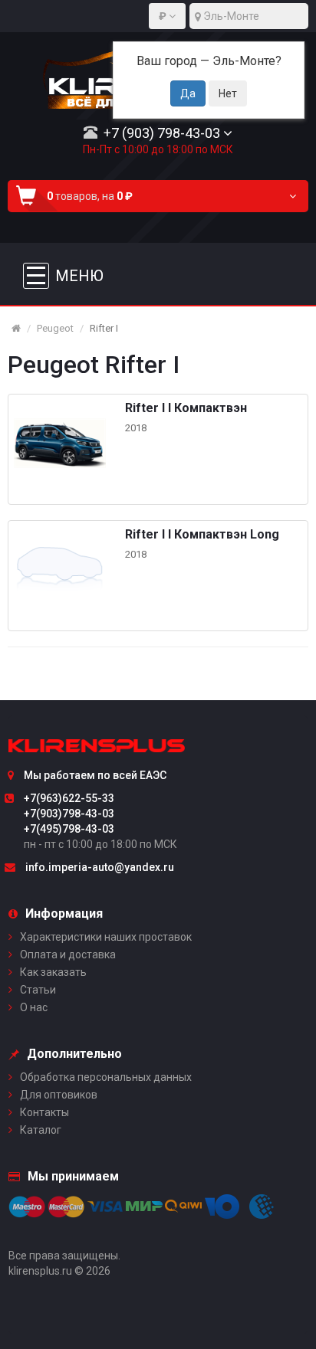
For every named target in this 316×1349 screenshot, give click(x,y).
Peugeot (55, 328)
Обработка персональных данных (106, 1077)
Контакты (44, 1112)
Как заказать (53, 972)
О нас (34, 1007)
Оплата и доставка (68, 954)
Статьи (38, 990)
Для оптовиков (58, 1095)
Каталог (40, 1130)
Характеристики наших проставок (106, 937)
